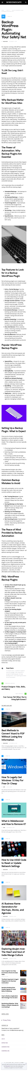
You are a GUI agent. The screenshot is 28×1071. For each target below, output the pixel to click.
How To (8, 10)
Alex (4, 827)
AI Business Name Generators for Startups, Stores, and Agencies (13, 908)
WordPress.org (5, 1050)
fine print (7, 1066)
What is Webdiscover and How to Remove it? (14, 823)
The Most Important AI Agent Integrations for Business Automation (10, 981)
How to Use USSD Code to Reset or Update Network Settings (14, 863)
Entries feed (5, 1043)
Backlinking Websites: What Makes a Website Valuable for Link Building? (10, 1005)
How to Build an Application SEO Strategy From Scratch (10, 997)
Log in (3, 1039)
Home (3, 10)
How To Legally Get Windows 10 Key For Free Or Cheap (12, 780)
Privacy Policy (7, 1020)
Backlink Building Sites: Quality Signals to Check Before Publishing (9, 989)
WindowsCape (14, 2)
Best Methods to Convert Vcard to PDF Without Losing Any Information (13, 735)
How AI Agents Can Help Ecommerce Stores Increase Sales (10, 972)
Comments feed (5, 1046)
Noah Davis (5, 41)
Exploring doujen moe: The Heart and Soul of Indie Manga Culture (13, 952)
